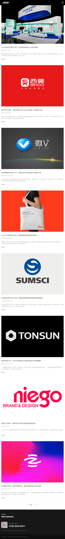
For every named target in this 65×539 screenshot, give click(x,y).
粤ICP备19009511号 (25, 536)
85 (34, 505)
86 (37, 505)
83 (28, 505)
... (25, 505)
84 (31, 505)
